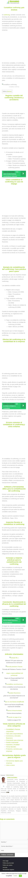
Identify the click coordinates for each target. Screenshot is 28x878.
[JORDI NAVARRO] (3, 784)
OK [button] (20, 875)
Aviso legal (5, 860)
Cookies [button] (15, 875)
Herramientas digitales (8, 869)
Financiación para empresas (14, 740)
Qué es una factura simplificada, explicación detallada (14, 705)
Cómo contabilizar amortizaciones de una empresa (14, 688)
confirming (7, 14)
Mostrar (9, 91)
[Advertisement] (14, 47)
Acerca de (3, 775)
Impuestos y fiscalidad (13, 744)
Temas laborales (11, 747)
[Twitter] (3, 786)
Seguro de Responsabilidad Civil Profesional (14, 679)
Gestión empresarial (12, 742)
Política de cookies (7, 865)
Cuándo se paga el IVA (14, 720)
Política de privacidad (8, 863)
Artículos (5, 867)
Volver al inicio (10, 765)
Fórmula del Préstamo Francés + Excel (14, 669)
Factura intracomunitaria (14, 713)
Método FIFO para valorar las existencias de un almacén (14, 661)
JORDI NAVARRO (12, 777)
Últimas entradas (10, 775)
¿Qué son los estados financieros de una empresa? (14, 697)
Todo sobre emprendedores (14, 733)
